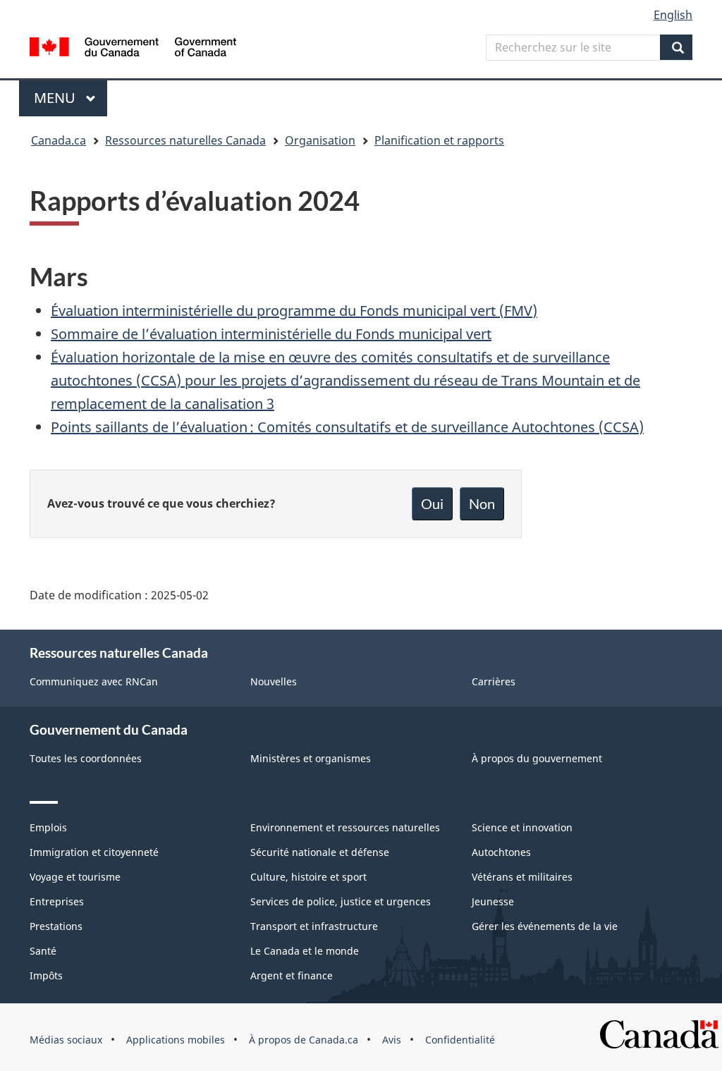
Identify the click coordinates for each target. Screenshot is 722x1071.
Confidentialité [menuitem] (460, 1039)
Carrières (493, 681)
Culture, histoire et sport (308, 876)
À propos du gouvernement (537, 758)
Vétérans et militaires (522, 876)
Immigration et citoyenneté (94, 852)
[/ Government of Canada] (133, 49)
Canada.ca (58, 140)
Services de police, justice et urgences (340, 901)
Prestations (56, 926)
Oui (432, 503)
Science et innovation (522, 827)
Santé (43, 950)
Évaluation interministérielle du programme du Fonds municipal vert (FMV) (294, 310)
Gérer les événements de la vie (545, 926)
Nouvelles (273, 681)
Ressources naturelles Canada (185, 140)
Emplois (48, 827)
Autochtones (501, 852)
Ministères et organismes (310, 758)
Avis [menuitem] (391, 1039)
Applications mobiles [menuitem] (175, 1039)
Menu (70, 97)
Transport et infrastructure (314, 926)
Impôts (46, 975)
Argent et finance (291, 975)
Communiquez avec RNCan (94, 681)
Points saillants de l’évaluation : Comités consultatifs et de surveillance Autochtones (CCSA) (347, 426)
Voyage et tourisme (75, 876)
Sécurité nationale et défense (319, 852)
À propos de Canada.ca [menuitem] (303, 1039)
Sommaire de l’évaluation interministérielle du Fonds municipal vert (271, 333)
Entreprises (57, 901)
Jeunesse (493, 901)
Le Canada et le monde (304, 950)
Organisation (320, 140)
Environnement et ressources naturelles (345, 827)
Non (482, 503)
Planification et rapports (439, 140)
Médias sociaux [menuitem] (66, 1039)
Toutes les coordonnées (86, 758)
